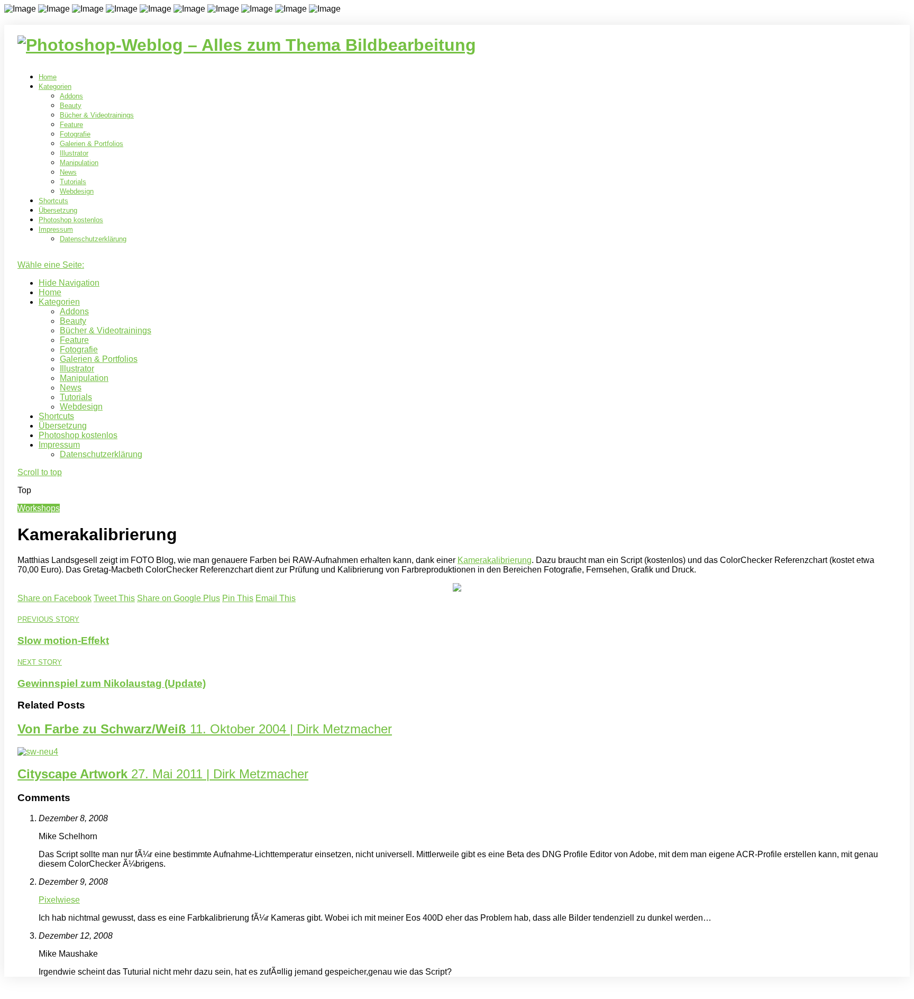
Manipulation (79, 163)
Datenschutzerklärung (93, 239)
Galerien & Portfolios (91, 144)
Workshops (38, 508)
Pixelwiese (59, 899)
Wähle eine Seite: (50, 264)
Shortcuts (53, 201)
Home (48, 77)
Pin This (237, 598)
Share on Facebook (54, 598)
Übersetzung (58, 210)
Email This (275, 598)
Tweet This (114, 598)
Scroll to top (39, 472)
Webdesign (77, 191)
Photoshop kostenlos (71, 220)
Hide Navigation (69, 282)
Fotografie (75, 134)
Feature (71, 125)
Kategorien (55, 86)
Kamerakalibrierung (495, 560)
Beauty (70, 106)
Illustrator (74, 153)
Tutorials (73, 182)
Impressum (56, 229)
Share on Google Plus (178, 598)
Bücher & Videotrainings (97, 115)
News (68, 172)
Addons (71, 96)
